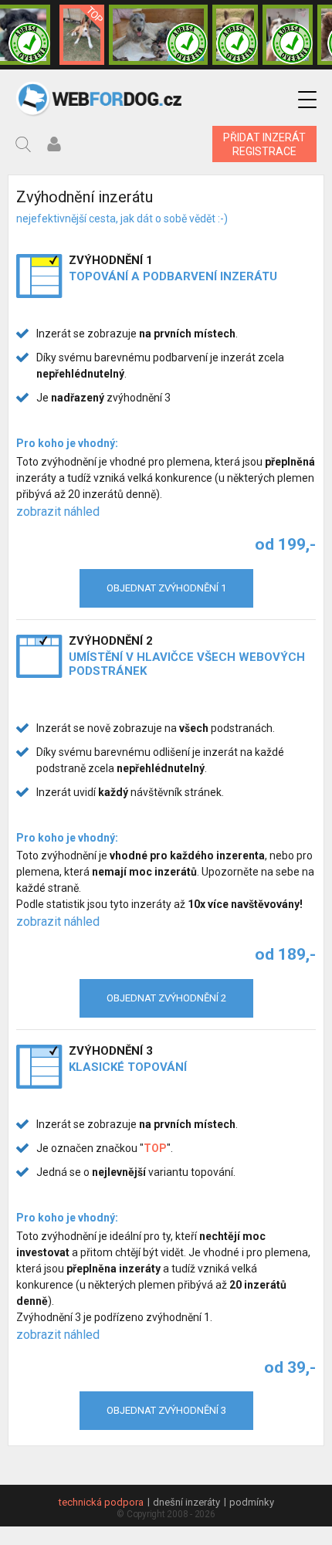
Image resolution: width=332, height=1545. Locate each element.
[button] (307, 100)
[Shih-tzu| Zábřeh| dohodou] (288, 35)
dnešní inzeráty (186, 1502)
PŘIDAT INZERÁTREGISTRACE (264, 144)
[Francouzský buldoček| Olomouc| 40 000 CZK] (235, 35)
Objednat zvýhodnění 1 (166, 588)
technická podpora (101, 1502)
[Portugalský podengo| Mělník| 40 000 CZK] (82, 35)
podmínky (251, 1502)
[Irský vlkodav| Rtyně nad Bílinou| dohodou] (158, 35)
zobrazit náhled (58, 511)
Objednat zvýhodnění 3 (166, 1410)
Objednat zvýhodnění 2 (166, 998)
